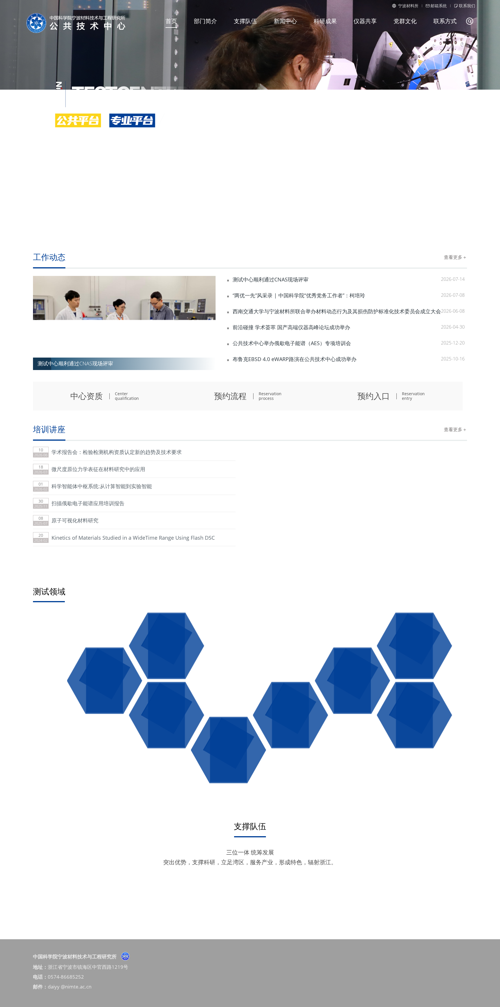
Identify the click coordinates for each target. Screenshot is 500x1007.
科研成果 (325, 21)
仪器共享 (365, 21)
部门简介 (205, 21)
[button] (202, 323)
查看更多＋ (455, 257)
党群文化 (405, 21)
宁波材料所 (407, 5)
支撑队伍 (245, 21)
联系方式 (445, 21)
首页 (171, 21)
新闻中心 (285, 21)
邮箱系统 (439, 5)
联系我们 (467, 5)
